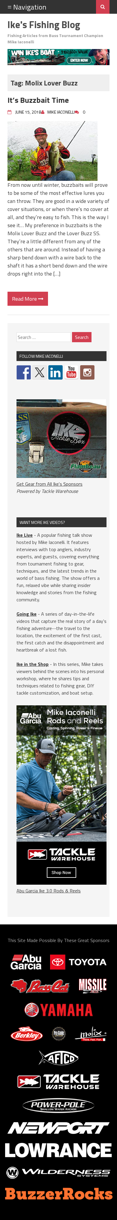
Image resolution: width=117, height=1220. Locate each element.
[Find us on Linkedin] (55, 372)
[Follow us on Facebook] (23, 372)
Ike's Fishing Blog (44, 24)
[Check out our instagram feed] (87, 372)
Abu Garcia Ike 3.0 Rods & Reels (48, 890)
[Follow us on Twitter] (39, 372)
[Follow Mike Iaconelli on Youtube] (71, 372)
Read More (25, 299)
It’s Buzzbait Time (38, 100)
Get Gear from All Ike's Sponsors (49, 483)
